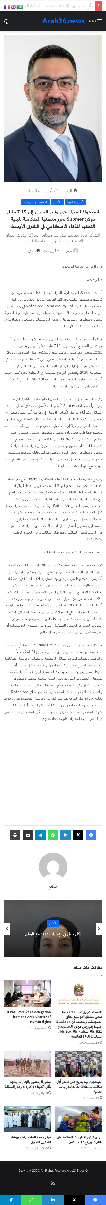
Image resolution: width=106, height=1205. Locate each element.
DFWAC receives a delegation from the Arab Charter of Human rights (28, 1017)
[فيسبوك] (91, 835)
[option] (53, 928)
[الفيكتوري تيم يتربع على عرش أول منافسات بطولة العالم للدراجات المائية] (78, 1064)
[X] (78, 835)
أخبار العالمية (40, 190)
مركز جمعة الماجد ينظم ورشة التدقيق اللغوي (31, 1139)
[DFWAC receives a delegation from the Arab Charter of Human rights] (27, 993)
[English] (14, 6)
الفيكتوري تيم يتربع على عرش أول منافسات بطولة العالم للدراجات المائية (79, 1087)
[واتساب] (53, 835)
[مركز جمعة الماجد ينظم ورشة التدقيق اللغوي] (27, 1119)
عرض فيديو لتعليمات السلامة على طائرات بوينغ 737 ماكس (79, 1139)
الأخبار (57, 202)
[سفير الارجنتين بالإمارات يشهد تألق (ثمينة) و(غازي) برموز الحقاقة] (27, 1064)
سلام (69, 251)
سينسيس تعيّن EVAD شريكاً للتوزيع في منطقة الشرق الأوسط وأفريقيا (53, 934)
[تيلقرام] (40, 835)
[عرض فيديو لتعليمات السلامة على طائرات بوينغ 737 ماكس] (78, 1119)
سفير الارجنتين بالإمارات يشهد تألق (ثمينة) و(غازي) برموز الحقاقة (28, 1084)
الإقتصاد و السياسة (35, 202)
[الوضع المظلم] (6, 23)
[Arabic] (20, 6)
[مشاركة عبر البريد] (28, 835)
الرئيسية (65, 190)
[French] (7, 6)
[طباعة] (15, 835)
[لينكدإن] (65, 835)
